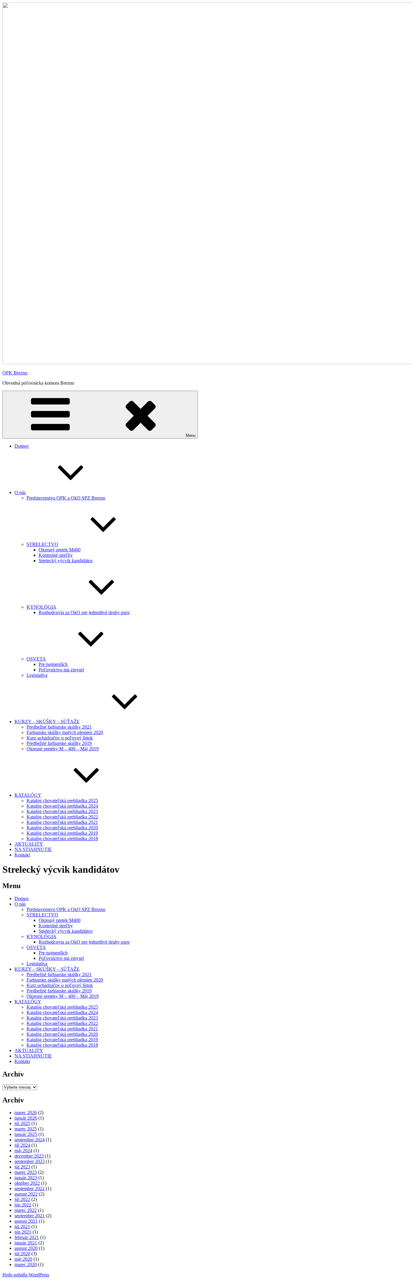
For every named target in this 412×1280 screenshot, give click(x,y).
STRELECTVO (42, 544)
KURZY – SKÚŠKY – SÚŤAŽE (47, 721)
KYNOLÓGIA (41, 607)
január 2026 (25, 1118)
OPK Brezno (14, 372)
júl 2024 (22, 1145)
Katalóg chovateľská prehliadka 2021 (62, 822)
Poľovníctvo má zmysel (61, 669)
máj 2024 (23, 1150)
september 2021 (29, 1215)
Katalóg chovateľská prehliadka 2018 (62, 838)
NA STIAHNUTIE (33, 849)
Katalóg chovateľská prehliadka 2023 (62, 811)
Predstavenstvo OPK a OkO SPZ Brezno (66, 497)
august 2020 (26, 1248)
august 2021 (26, 1221)
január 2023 (25, 1177)
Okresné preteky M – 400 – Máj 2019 (63, 748)
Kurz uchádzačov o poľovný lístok (60, 737)
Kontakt (22, 854)
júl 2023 (22, 1166)
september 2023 (29, 1161)
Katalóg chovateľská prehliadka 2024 (62, 806)
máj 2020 (23, 1259)
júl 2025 (22, 1123)
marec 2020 (25, 1264)
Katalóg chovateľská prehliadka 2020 (62, 827)
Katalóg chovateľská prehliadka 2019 (62, 833)
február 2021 (26, 1237)
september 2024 (29, 1139)
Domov (21, 446)
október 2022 (27, 1183)
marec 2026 (25, 1112)
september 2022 (29, 1188)
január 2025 (25, 1134)
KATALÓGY (27, 795)
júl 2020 (22, 1253)
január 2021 (25, 1242)
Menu (190, 435)
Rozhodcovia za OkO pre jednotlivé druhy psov (84, 612)
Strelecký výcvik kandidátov (66, 560)
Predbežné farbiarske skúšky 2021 (59, 727)
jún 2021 (22, 1231)
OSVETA (36, 658)
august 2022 (26, 1193)
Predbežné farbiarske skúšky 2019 (59, 743)
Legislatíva (37, 675)
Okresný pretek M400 (60, 549)
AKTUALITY (28, 844)
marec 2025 (25, 1128)
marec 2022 (25, 1210)
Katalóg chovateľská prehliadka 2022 (62, 816)
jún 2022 (22, 1204)
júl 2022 (22, 1199)
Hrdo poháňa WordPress (25, 1274)
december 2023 (29, 1156)
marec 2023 (25, 1172)
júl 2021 (22, 1226)
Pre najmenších (53, 664)
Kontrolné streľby (56, 555)
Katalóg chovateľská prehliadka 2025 (62, 800)
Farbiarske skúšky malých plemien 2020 (65, 732)
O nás (20, 492)
